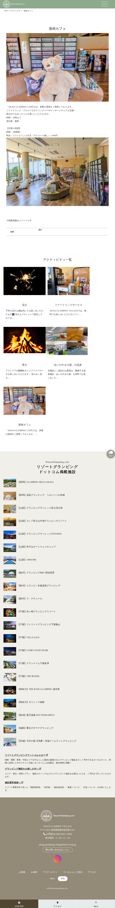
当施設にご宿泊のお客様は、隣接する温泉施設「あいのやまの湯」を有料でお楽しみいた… (67, 374)
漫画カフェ (24, 424)
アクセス (92, 872)
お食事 (34, 872)
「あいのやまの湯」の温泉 (66, 364)
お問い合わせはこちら (58, 850)
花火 (24, 305)
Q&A (52, 878)
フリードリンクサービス (68, 305)
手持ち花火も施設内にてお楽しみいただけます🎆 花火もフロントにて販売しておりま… (24, 314)
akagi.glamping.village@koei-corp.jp (57, 844)
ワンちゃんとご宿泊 (72, 872)
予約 (63, 879)
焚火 (24, 364)
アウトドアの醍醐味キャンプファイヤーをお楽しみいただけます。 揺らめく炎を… (24, 374)
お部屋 (22, 872)
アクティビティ (50, 872)
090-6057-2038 (64, 834)
